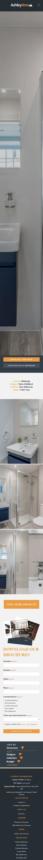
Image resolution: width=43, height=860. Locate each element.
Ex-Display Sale (21, 858)
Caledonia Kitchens (11, 700)
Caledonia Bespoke (11, 706)
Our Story (21, 814)
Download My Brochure (21, 731)
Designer (11, 754)
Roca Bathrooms (10, 711)
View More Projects (21, 604)
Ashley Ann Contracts (21, 833)
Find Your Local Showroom (21, 365)
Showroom (12, 747)
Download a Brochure (21, 359)
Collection (12, 757)
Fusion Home (9, 708)
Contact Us (21, 802)
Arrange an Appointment (21, 805)
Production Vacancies (21, 822)
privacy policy (25, 724)
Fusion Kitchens (10, 703)
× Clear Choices (12, 764)
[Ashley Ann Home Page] (21, 7)
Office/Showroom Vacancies (21, 825)
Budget (10, 761)
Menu (40, 6)
